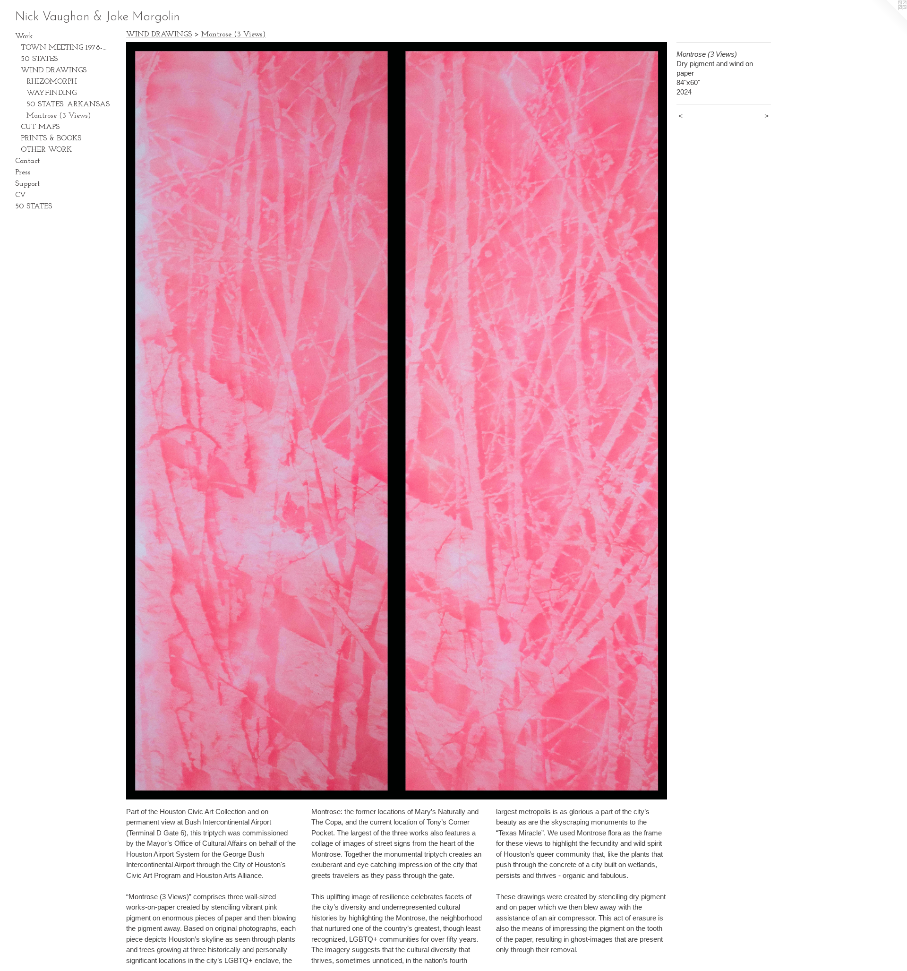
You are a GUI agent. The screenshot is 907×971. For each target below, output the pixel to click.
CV (20, 195)
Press (23, 172)
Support (27, 184)
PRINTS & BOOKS (51, 138)
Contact (27, 161)
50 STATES (39, 59)
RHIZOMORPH (51, 82)
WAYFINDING (51, 93)
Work (24, 36)
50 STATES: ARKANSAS (68, 104)
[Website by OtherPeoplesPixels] (888, 19)
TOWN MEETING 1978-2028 (65, 48)
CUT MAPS (40, 127)
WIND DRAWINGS (53, 70)
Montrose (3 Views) (58, 116)
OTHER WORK (46, 150)
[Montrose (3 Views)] (396, 420)
